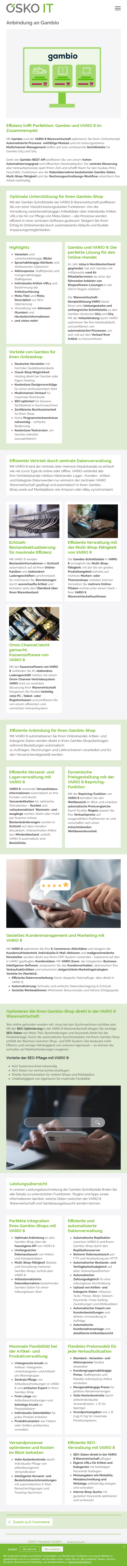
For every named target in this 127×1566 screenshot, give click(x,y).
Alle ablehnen (30, 1549)
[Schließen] (124, 1546)
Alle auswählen (52, 1549)
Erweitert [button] (12, 1549)
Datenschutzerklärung (79, 1562)
